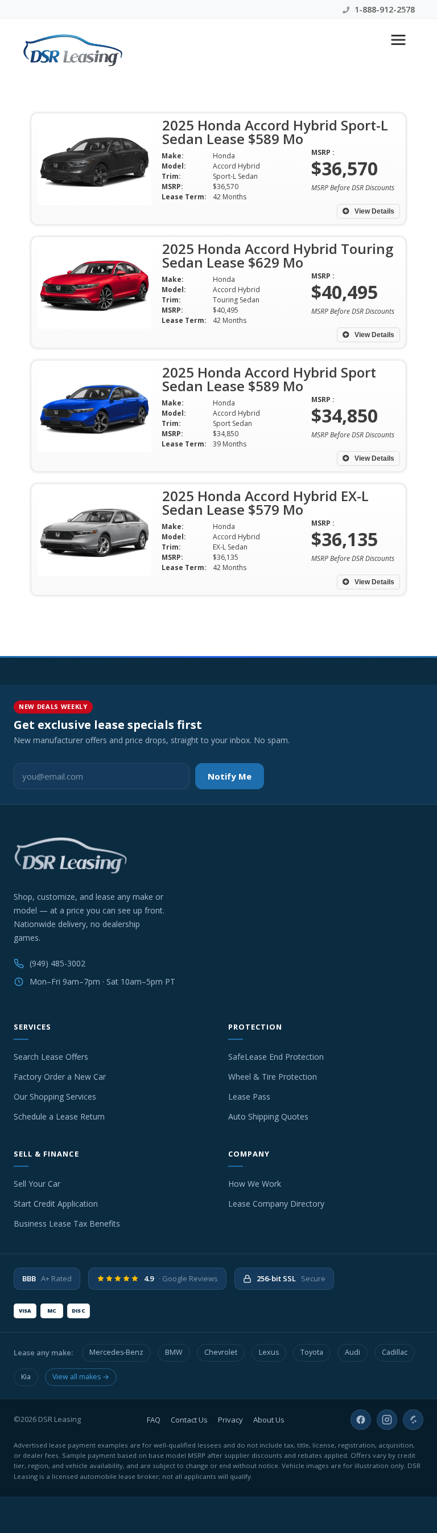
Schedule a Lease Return (59, 1116)
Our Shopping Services (55, 1096)
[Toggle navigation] (398, 39)
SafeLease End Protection (276, 1056)
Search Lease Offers (51, 1056)
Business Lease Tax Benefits (67, 1223)
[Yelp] (413, 1419)
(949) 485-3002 (57, 963)
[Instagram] (387, 1419)
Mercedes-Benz (116, 1352)
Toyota (311, 1352)
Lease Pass (249, 1096)
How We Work (254, 1183)
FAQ (153, 1420)
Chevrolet (220, 1352)
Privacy (230, 1420)
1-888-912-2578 (383, 9)
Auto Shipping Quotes (268, 1116)
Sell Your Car (37, 1183)
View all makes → (80, 1377)
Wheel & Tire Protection (272, 1076)
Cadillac (394, 1352)
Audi (352, 1352)
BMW (174, 1352)
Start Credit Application (56, 1203)
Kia (26, 1377)
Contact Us (189, 1420)
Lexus (269, 1352)
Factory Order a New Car (60, 1076)
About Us (269, 1420)
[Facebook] (361, 1419)
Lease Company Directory (276, 1203)
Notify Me (230, 776)
